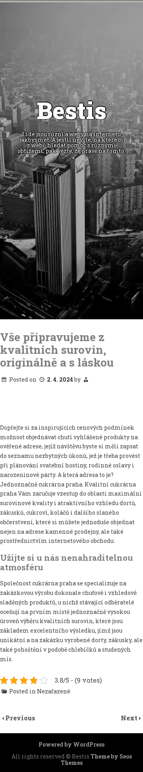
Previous (20, 718)
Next (130, 718)
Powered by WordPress (71, 744)
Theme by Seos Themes (96, 759)
